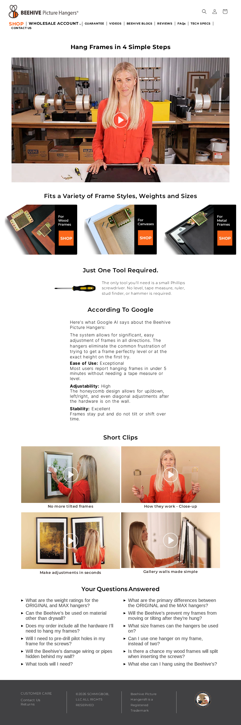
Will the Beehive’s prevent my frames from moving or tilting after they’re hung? (170, 615)
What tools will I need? (47, 664)
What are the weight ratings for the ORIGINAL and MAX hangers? (59, 603)
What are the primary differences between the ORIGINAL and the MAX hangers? (170, 603)
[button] (53, 24)
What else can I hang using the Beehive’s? (170, 664)
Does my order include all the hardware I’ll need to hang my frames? (67, 628)
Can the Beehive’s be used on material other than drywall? (63, 615)
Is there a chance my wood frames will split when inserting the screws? (171, 654)
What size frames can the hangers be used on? (171, 628)
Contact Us (30, 700)
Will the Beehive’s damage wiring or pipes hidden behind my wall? (66, 654)
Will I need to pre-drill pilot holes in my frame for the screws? (63, 641)
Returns (28, 704)
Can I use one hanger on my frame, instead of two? (163, 641)
